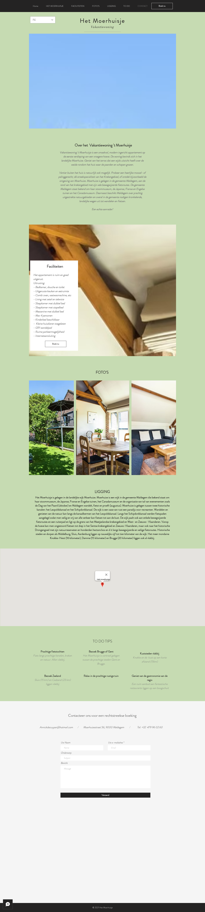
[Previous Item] (34, 428)
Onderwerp (66, 753)
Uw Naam (65, 742)
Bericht (64, 763)
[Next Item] (171, 428)
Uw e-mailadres (115, 742)
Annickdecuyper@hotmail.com (56, 727)
